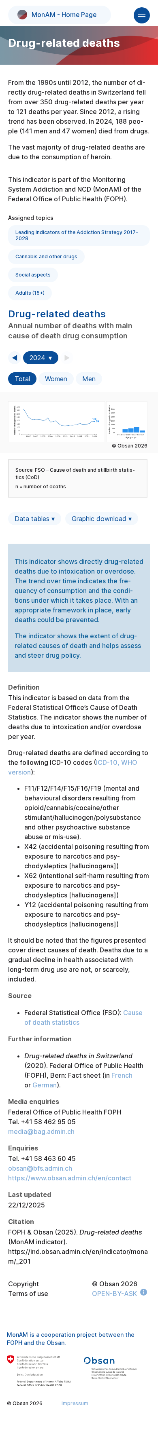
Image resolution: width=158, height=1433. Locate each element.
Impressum (75, 1403)
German (44, 1085)
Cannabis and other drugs (46, 256)
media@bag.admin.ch (41, 1131)
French (121, 1075)
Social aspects (33, 275)
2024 (37, 358)
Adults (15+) (30, 293)
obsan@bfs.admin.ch (40, 1168)
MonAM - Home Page (64, 15)
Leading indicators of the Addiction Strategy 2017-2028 (76, 235)
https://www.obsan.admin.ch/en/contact (69, 1178)
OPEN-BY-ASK (114, 1293)
